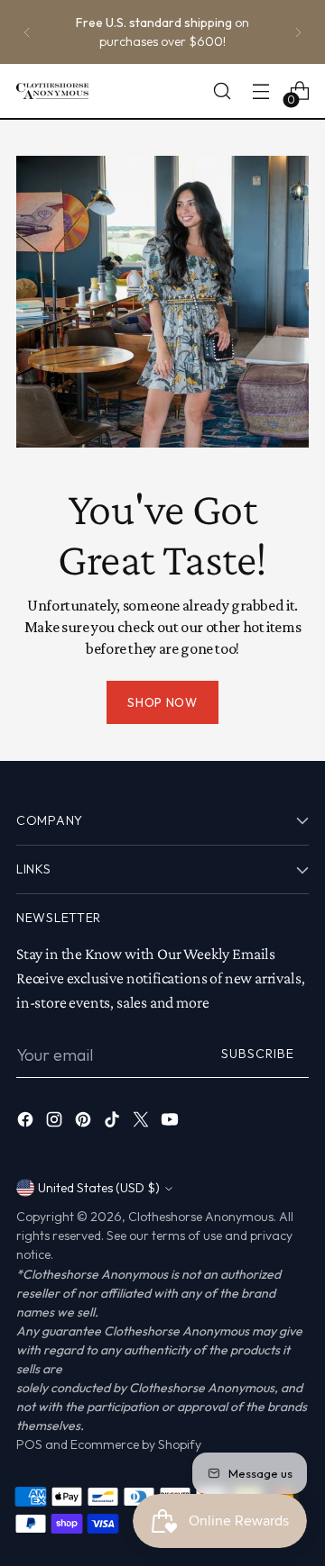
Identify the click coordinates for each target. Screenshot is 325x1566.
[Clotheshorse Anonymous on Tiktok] (114, 1122)
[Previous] (27, 32)
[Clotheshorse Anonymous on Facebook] (27, 1122)
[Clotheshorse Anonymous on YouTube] (171, 1122)
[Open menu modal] (260, 91)
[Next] (298, 32)
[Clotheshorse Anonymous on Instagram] (56, 1122)
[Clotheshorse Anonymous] (52, 91)
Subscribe (257, 1054)
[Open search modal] (221, 91)
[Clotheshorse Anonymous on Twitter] (142, 1122)
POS (29, 1444)
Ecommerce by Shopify (135, 1444)
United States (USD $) (99, 1188)
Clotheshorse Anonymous (201, 1216)
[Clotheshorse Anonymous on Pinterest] (85, 1122)
